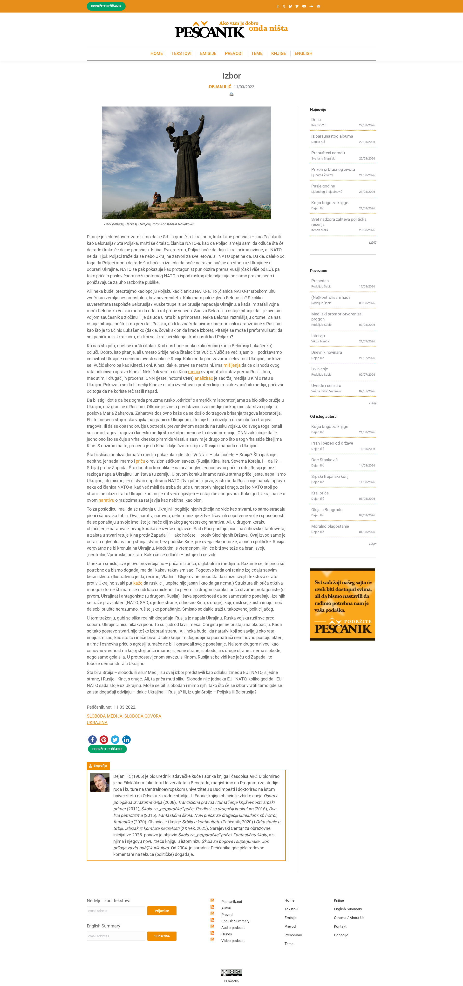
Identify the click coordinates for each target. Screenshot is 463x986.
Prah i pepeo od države (332, 443)
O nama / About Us (349, 918)
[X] (284, 6)
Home (289, 900)
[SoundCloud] (311, 6)
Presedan (320, 280)
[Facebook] (278, 6)
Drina (316, 119)
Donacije (341, 935)
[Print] (231, 94)
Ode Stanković (324, 459)
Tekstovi (291, 909)
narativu (106, 500)
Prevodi (227, 915)
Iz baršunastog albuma (332, 136)
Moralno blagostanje (330, 526)
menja (194, 371)
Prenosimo (293, 935)
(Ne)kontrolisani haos (331, 297)
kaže (138, 583)
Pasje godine (323, 186)
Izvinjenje (319, 368)
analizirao (204, 378)
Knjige (339, 900)
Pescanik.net (231, 901)
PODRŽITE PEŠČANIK (107, 749)
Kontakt (340, 926)
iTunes (226, 934)
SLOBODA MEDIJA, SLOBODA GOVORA (124, 716)
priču (140, 461)
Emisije (291, 918)
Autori (226, 908)
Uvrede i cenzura (326, 385)
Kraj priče (320, 493)
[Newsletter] (318, 6)
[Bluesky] (290, 6)
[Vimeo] (297, 6)
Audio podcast (233, 928)
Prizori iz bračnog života (333, 169)
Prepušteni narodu (328, 152)
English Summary (103, 925)
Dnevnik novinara (326, 352)
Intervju (318, 335)
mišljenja (232, 365)
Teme (289, 944)
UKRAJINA (97, 722)
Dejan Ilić (220, 86)
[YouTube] (304, 6)
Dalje (372, 242)
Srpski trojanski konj (329, 476)
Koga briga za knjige (329, 202)
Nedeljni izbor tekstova (108, 900)
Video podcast (233, 941)
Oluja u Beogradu (326, 509)
